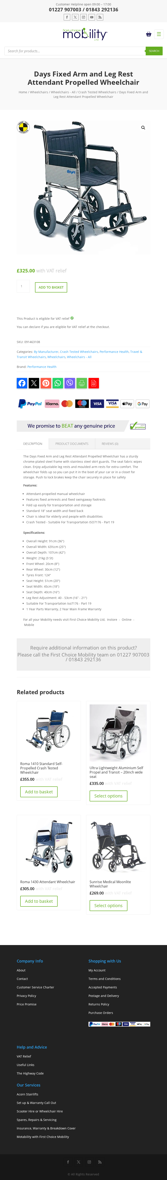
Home (23, 92)
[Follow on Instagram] (83, 17)
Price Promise (27, 1004)
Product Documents (72, 444)
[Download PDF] (94, 383)
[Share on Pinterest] (46, 383)
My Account (97, 970)
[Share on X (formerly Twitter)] (34, 383)
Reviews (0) (110, 444)
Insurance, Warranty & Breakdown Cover (46, 1128)
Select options (108, 796)
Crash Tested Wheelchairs (97, 92)
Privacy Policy (26, 996)
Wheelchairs (39, 92)
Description (32, 444)
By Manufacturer (46, 352)
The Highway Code (30, 1073)
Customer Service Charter (35, 987)
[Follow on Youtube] (92, 17)
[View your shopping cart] (149, 34)
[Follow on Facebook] (67, 17)
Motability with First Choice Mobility (43, 1137)
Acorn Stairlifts (27, 1094)
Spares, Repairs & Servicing (37, 1120)
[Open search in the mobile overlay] (83, 51)
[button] (143, 128)
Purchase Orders (101, 1013)
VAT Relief (24, 1056)
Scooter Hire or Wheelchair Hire (40, 1111)
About (21, 970)
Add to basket (51, 287)
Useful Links (25, 1065)
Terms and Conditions (105, 979)
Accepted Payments (103, 987)
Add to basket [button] (39, 792)
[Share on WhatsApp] (58, 383)
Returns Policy (99, 1004)
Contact (22, 979)
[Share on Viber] (70, 383)
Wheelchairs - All (63, 92)
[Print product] (82, 383)
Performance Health (114, 352)
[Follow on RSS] (100, 17)
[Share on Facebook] (22, 383)
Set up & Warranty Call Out (36, 1103)
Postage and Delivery (104, 996)
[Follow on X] (75, 17)
